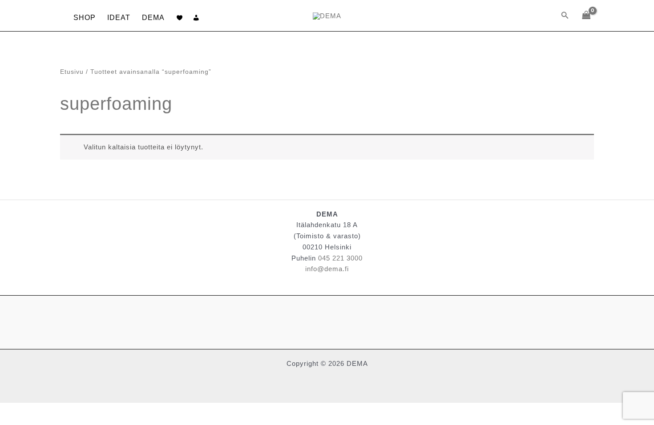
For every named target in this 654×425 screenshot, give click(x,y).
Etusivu (72, 71)
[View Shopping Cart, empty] (586, 16)
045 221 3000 (340, 258)
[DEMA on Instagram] (63, 322)
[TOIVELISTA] (180, 18)
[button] (565, 15)
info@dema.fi (327, 269)
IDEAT (118, 17)
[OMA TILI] (196, 18)
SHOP (84, 17)
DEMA (153, 17)
